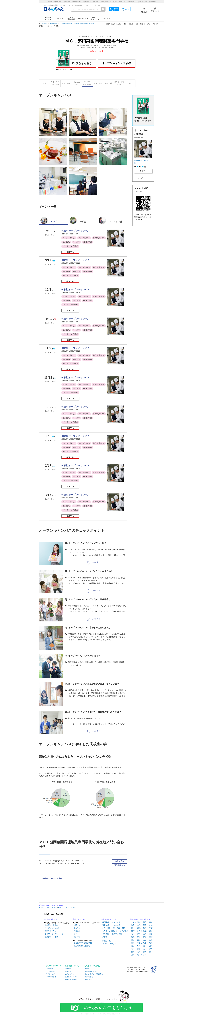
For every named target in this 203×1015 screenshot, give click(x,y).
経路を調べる (119, 865)
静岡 (139, 937)
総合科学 (77, 928)
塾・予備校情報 (119, 928)
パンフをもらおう (81, 63)
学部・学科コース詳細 (55, 83)
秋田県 (61, 907)
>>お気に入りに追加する (107, 47)
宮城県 (54, 907)
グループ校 (109, 83)
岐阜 (133, 937)
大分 (150, 952)
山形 (139, 925)
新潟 (144, 931)
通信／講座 (124, 931)
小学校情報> (87, 1)
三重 (150, 937)
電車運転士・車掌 (51, 937)
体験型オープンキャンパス (75, 230)
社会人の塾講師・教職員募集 (94, 974)
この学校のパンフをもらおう (106, 1008)
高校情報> (67, 1)
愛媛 (139, 949)
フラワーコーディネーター (55, 934)
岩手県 (48, 907)
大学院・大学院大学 (109, 931)
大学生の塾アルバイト (92, 971)
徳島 (150, 946)
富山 (150, 931)
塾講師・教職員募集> (119, 1)
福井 (139, 934)
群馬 (139, 928)
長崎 (139, 952)
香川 (133, 949)
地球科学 (77, 925)
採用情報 (68, 971)
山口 (144, 946)
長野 (150, 934)
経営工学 (77, 931)
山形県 (67, 907)
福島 (144, 925)
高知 (144, 949)
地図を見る (119, 861)
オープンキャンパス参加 (116, 63)
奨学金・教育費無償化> (55, 1)
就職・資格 (98, 83)
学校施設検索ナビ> (106, 1)
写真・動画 (66, 83)
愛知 (144, 937)
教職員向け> (152, 1)
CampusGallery (77, 83)
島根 (150, 943)
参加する (70, 252)
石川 (133, 934)
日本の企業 (88, 979)
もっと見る (141, 178)
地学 (75, 934)
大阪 (144, 940)
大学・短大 (116, 922)
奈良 (133, 943)
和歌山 (139, 943)
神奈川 (139, 931)
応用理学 (77, 937)
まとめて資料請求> (141, 1)
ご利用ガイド (50, 968)
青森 (139, 922)
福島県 (73, 907)
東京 (133, 931)
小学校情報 (106, 928)
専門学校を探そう (50, 919)
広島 (139, 946)
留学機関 (105, 934)
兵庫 (150, 940)
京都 (139, 940)
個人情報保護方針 (71, 979)
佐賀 (133, 952)
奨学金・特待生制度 (119, 83)
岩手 (144, 922)
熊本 (144, 952)
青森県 (42, 907)
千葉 (150, 928)
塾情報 (87, 968)
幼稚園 (104, 937)
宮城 (150, 922)
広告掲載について (71, 977)
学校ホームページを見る (52, 878)
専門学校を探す (54, 23)
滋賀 (133, 940)
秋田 (133, 925)
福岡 (150, 949)
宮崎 (133, 955)
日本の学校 (44, 23)
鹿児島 (139, 955)
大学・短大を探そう (80, 919)
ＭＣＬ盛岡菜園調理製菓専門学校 (84, 23)
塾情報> (96, 1)
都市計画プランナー (52, 931)
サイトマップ (50, 974)
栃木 (133, 928)
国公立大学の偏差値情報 (83, 943)
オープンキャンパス (87, 83)
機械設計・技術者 (51, 925)
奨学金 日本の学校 (109, 944)
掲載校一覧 (106, 941)
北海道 (119, 24)
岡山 (133, 946)
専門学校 (105, 922)
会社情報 (68, 968)
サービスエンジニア (52, 928)
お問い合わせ (69, 974)
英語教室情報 (89, 977)
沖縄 (144, 955)
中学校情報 (116, 925)
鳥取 (144, 943)
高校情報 (105, 925)
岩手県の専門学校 (66, 23)
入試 (130, 83)
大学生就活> (131, 1)
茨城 (150, 925)
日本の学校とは (51, 977)
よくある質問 (50, 971)
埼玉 (144, 928)
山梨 (144, 934)
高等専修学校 (117, 934)
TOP (44, 83)
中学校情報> (76, 1)
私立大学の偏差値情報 (82, 946)
